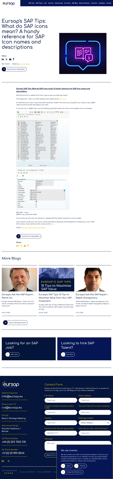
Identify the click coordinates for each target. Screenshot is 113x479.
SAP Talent (39, 3)
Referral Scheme (84, 3)
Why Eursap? (59, 3)
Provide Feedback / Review (11, 430)
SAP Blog (75, 3)
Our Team (67, 3)
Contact (108, 3)
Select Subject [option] (87, 422)
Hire (45, 3)
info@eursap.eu (12, 396)
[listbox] (95, 422)
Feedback (102, 3)
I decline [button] (82, 466)
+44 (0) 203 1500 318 (14, 442)
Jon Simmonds (25, 64)
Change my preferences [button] (74, 472)
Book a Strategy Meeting (14, 418)
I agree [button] (68, 466)
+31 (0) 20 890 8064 (13, 453)
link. (52, 224)
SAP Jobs (31, 3)
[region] (65, 3)
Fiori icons (62, 99)
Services (51, 3)
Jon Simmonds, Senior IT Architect (33, 228)
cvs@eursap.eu (12, 407)
